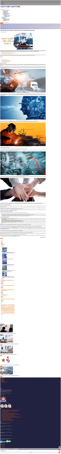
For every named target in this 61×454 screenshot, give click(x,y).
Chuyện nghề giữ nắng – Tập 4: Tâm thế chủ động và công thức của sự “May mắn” (7, 333)
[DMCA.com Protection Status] (8, 442)
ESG (10, 304)
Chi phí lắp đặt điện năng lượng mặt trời (7, 419)
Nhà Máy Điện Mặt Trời (6, 20)
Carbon (3, 304)
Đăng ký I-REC (3, 380)
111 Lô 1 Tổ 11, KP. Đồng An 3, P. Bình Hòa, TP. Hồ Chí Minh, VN (6, 423)
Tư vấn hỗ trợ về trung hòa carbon (6, 418)
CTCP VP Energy (2, 445)
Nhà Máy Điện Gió (6, 16)
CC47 (7, 304)
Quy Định (2, 381)
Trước (2, 238)
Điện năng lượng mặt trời (8, 313)
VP (8, 311)
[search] (6, 9)
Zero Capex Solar (5, 11)
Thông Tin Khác (3, 3)
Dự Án (2, 377)
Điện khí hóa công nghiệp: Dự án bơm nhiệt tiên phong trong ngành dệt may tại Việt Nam (8, 354)
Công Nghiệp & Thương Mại (5, 10)
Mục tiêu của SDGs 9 (4, 59)
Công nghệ (2, 243)
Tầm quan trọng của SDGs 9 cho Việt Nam (6, 61)
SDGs (5, 310)
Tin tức (1, 241)
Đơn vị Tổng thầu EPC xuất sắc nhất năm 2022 (8, 420)
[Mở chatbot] (59, 452)
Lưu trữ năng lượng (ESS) (6, 13)
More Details (2, 288)
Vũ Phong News (2, 244)
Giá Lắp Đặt (3, 378)
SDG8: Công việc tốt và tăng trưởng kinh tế (7, 53)
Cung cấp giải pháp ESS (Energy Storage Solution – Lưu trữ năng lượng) (11, 417)
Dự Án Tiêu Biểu (4, 18)
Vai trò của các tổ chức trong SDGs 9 (6, 60)
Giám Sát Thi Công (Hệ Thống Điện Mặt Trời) (7, 285)
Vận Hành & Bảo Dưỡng (6, 19)
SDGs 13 (14, 203)
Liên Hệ (2, 4)
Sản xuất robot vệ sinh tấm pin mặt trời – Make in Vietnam (9, 416)
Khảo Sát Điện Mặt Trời (7, 15)
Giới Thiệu (3, 2)
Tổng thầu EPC (5, 12)
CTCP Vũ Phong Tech (3, 446)
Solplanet (3, 17)
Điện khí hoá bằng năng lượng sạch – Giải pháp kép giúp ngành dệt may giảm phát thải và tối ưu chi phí (9, 375)
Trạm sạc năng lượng (6, 14)
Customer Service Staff (4, 294)
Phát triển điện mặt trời (9, 309)
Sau (0, 238)
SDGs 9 (1, 50)
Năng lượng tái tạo (8, 307)
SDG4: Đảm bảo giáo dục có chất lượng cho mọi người (8, 52)
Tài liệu (1, 242)
